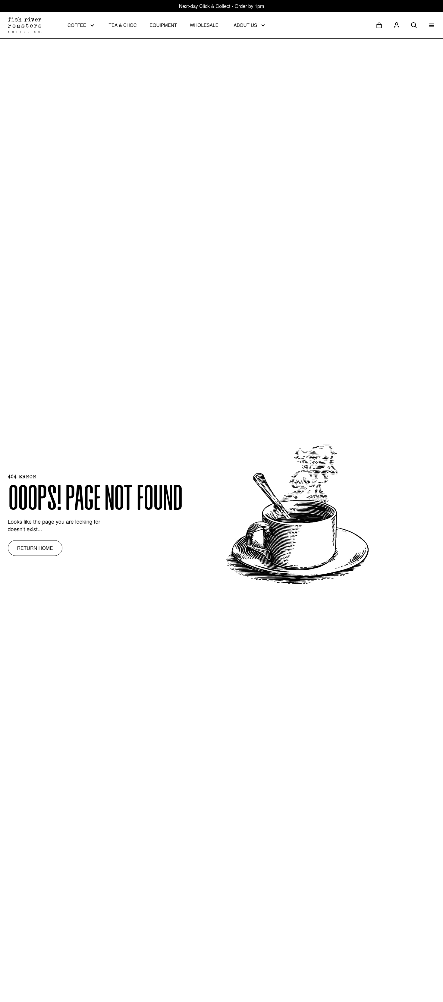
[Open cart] (379, 25)
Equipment (163, 25)
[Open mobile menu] (431, 25)
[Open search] (414, 25)
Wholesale (204, 25)
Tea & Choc (122, 25)
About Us (245, 25)
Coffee (77, 25)
